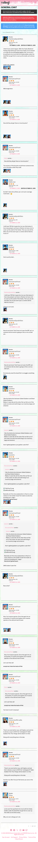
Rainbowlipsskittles (10, 292)
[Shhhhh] (10, 40)
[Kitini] (5, 67)
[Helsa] (5, 113)
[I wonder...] (13, 183)
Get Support (14, 837)
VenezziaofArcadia (9, 765)
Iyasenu (6, 430)
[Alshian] (5, 247)
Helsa (6, 158)
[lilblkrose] (5, 182)
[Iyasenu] (5, 388)
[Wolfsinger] (9, 102)
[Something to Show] (10, 390)
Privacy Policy (23, 837)
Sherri (6, 687)
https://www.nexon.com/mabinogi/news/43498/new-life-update (18, 12)
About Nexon (19, 839)
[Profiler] (13, 249)
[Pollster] (13, 80)
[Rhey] (5, 795)
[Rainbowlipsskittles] (5, 39)
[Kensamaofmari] (5, 78)
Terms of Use (32, 837)
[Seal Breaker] (13, 40)
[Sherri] (9, 67)
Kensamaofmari (8, 465)
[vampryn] (9, 170)
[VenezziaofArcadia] (5, 720)
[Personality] (11, 40)
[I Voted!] (11, 80)
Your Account (6, 837)
